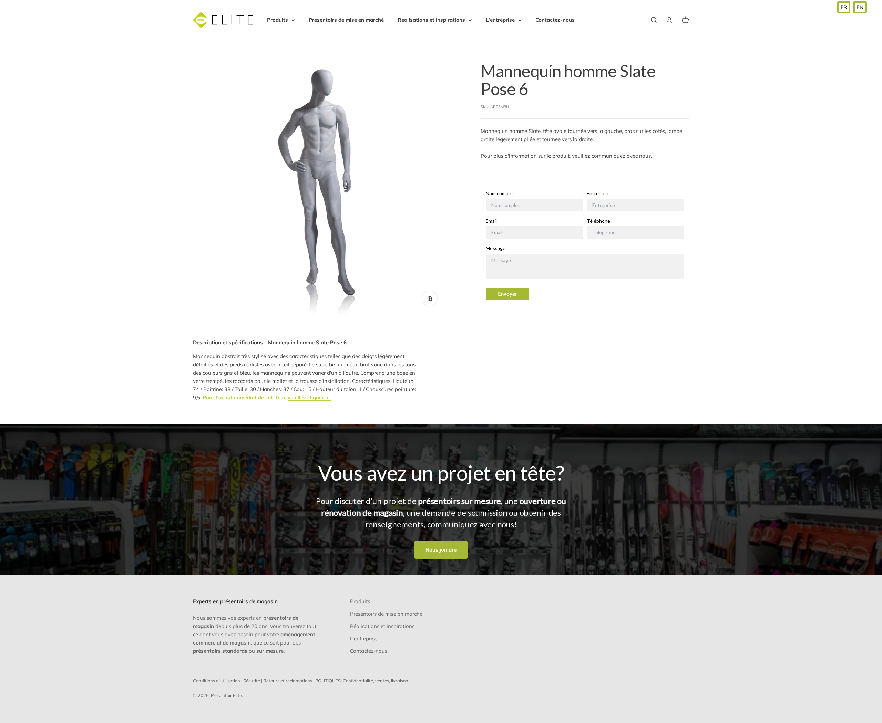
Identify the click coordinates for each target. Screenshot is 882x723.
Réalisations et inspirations (431, 20)
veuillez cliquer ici (309, 397)
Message (495, 248)
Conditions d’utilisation (216, 680)
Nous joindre (441, 549)
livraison (399, 680)
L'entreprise (500, 20)
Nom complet (500, 193)
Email (491, 221)
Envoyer (507, 294)
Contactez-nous (555, 20)
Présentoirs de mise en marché (346, 20)
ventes (382, 680)
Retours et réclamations (287, 680)
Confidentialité (358, 680)
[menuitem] (843, 7)
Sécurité (251, 680)
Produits (277, 20)
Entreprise (598, 193)
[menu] (852, 7)
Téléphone (598, 221)
